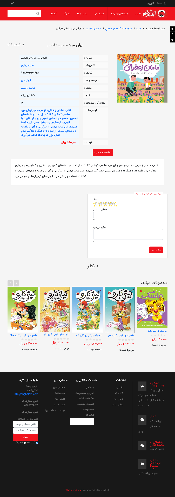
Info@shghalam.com (26, 394)
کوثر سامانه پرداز (73, 490)
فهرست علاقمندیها (55, 410)
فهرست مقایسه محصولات (85, 406)
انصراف (19, 443)
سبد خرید (59, 404)
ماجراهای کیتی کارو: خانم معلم (22, 335)
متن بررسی (99, 227)
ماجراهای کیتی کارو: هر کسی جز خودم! (119, 336)
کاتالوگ (66, 14)
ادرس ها (60, 399)
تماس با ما (82, 14)
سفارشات (60, 393)
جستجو (90, 387)
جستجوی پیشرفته (120, 14)
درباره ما (118, 399)
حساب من (99, 14)
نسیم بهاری (27, 65)
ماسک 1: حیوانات (157, 331)
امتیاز (96, 200)
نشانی (119, 387)
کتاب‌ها (53, 14)
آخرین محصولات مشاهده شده (84, 395)
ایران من (26, 80)
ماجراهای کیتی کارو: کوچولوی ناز (55, 335)
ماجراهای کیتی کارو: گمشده (87, 335)
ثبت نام (31, 443)
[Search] (38, 14)
